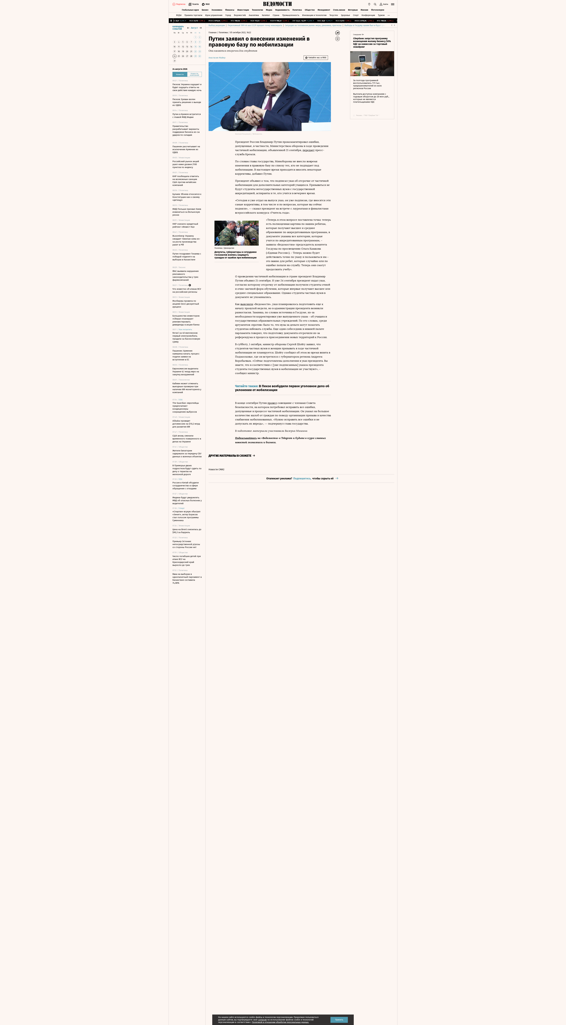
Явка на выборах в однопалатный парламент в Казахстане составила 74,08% (187, 578)
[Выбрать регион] (369, 4)
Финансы (229, 10)
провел (272, 403)
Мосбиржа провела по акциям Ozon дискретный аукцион (185, 304)
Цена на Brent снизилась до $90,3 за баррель (186, 531)
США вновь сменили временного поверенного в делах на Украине (186, 438)
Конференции (368, 15)
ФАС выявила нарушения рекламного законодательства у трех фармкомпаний (185, 275)
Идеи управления (213, 15)
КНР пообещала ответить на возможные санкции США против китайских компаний (185, 180)
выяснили (246, 304)
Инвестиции (243, 10)
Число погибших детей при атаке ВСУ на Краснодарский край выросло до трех (186, 560)
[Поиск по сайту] (375, 4)
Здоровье (345, 15)
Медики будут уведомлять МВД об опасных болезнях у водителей (187, 500)
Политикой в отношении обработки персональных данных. (280, 1022)
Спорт (356, 15)
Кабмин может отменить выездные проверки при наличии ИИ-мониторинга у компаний (186, 388)
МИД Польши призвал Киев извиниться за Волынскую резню (186, 212)
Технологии (257, 10)
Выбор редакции (217, 25)
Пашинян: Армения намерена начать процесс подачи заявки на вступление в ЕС (185, 355)
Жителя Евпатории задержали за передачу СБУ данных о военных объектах (187, 453)
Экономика (217, 10)
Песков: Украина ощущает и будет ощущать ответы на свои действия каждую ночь (186, 87)
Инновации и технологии (314, 15)
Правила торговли (193, 15)
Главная (213, 32)
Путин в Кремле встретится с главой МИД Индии (186, 115)
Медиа (269, 10)
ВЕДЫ (178, 15)
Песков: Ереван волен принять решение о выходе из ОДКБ (186, 102)
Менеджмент (324, 10)
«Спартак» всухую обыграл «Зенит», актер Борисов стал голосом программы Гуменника (186, 516)
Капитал (266, 15)
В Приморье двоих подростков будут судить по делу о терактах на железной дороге (186, 470)
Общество (310, 10)
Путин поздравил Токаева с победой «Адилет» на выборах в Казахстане (186, 256)
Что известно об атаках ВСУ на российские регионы (186, 290)
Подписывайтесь (246, 438)
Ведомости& (240, 15)
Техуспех (333, 15)
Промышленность (290, 15)
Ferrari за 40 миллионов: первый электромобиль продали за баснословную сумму (186, 337)
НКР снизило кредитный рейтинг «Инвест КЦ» (185, 225)
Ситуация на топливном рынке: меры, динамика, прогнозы (313, 25)
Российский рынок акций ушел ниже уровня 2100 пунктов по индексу (185, 164)
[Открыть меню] (392, 4)
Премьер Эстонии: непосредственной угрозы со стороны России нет (186, 544)
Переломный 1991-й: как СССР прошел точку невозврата (255, 25)
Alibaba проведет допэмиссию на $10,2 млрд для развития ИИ (186, 423)
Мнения (364, 10)
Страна (276, 15)
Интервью (353, 10)
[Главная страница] (277, 4)
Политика (297, 10)
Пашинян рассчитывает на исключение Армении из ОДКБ (186, 149)
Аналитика (254, 15)
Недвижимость (282, 10)
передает (309, 150)
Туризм (381, 15)
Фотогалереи (377, 10)
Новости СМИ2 (216, 469)
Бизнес (205, 10)
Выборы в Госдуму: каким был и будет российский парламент (374, 25)
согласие (262, 1020)
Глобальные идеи (190, 10)
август (194, 27)
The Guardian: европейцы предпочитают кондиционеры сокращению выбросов (185, 407)
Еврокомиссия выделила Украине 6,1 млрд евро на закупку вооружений (185, 371)
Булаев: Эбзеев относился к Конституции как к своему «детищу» (186, 197)
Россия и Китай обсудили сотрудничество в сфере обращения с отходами (185, 485)
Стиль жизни (339, 10)
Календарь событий (178, 28)
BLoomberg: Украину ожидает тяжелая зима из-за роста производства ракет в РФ (186, 240)
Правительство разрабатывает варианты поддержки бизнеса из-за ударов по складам (186, 130)
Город (228, 15)
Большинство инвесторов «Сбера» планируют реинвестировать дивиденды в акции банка (185, 320)
